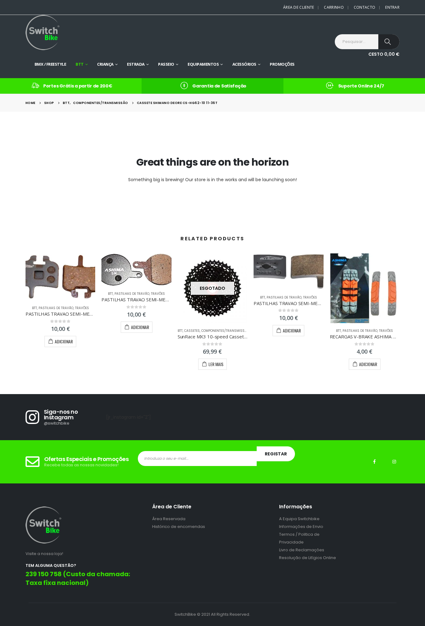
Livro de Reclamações (301, 550)
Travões (82, 308)
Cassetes (192, 330)
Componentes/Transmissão (225, 330)
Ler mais (215, 364)
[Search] (388, 41)
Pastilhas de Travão (56, 308)
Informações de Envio (301, 527)
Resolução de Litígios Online (307, 558)
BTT (80, 64)
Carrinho (333, 7)
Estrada (136, 64)
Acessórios (244, 64)
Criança (105, 64)
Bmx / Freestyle (50, 64)
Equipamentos (203, 64)
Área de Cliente (298, 7)
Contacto (364, 7)
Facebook (374, 461)
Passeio (166, 64)
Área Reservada (168, 519)
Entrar (392, 7)
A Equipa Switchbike (299, 519)
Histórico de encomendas (178, 527)
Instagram (394, 461)
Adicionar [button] (64, 341)
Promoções (282, 64)
